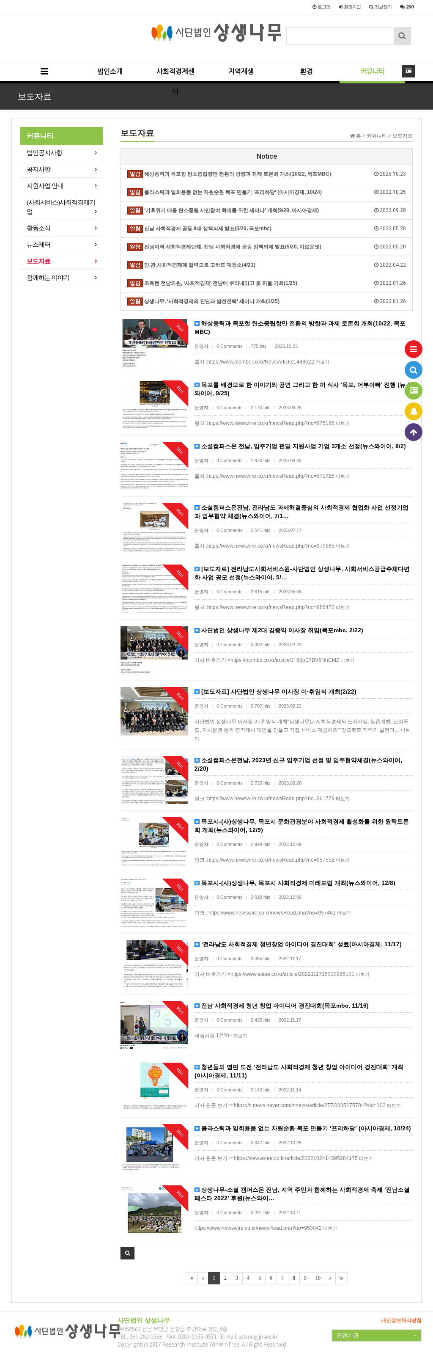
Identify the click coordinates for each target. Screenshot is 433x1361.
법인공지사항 (44, 152)
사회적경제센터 (175, 75)
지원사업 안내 (45, 185)
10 (318, 1278)
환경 (306, 71)
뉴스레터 (38, 244)
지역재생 (241, 71)
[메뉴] (413, 349)
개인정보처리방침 (401, 1320)
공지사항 (38, 169)
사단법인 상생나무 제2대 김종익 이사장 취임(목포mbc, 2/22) (281, 630)
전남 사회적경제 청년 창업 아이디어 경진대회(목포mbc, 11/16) (284, 1005)
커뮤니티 (372, 71)
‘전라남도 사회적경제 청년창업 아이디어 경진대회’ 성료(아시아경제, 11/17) (301, 944)
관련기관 (377, 1335)
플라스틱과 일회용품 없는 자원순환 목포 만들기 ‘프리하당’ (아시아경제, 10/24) (305, 1128)
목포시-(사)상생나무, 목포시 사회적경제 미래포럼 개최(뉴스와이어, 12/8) (297, 882)
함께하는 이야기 (48, 277)
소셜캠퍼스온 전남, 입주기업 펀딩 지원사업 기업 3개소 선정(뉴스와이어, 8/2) (303, 446)
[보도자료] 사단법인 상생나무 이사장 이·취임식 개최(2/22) (278, 691)
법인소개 (110, 71)
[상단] (413, 432)
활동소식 (38, 228)
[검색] (413, 370)
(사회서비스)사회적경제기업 (61, 207)
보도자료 (38, 261)
